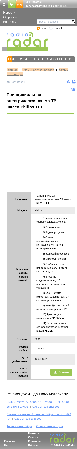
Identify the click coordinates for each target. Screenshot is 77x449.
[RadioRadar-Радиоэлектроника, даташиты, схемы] (4, 3)
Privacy (33, 445)
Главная (12, 69)
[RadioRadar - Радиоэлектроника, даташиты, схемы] (25, 39)
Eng (6, 445)
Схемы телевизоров (45, 406)
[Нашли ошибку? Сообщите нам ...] (68, 81)
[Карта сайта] (12, 3)
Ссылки (33, 437)
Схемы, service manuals (38, 69)
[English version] (19, 3)
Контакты (10, 21)
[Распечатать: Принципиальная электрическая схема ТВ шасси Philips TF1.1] (73, 81)
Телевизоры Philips (19, 426)
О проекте (10, 17)
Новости (9, 12)
